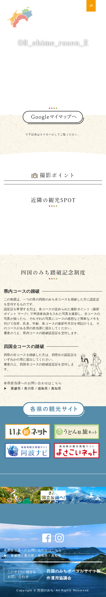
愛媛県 (16, 388)
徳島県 (43, 388)
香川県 (29, 388)
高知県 (56, 388)
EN (101, 6)
